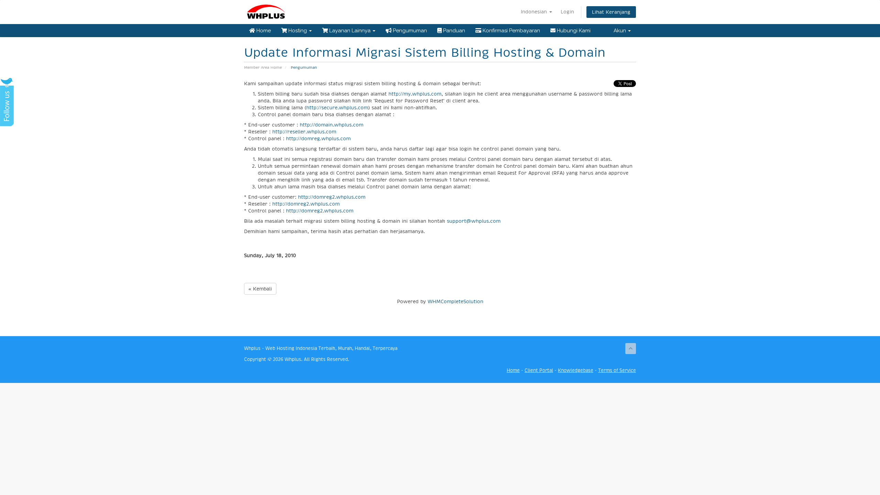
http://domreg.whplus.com (318, 138)
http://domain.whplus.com (331, 124)
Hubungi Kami (573, 31)
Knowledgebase (575, 370)
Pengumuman (409, 31)
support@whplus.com (473, 221)
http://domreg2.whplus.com (331, 197)
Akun (620, 31)
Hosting (297, 31)
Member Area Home (263, 67)
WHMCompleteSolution (455, 301)
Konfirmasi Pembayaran (510, 31)
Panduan (453, 31)
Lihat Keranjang (611, 12)
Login (567, 11)
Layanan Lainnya (350, 31)
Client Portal (539, 370)
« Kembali (260, 288)
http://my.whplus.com (414, 93)
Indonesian (535, 11)
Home (263, 31)
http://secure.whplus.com (337, 107)
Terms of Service (617, 370)
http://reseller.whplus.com (304, 131)
